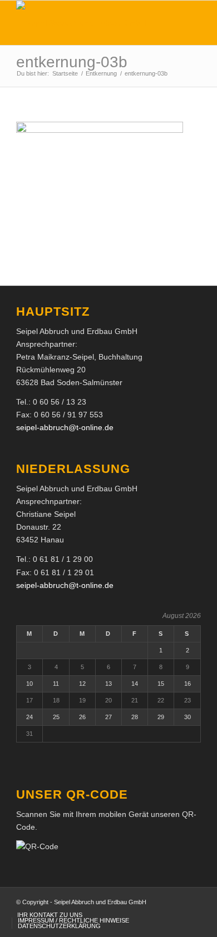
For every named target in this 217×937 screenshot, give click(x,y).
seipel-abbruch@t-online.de (65, 427)
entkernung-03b (71, 62)
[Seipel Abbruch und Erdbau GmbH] (90, 23)
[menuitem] (50, 915)
